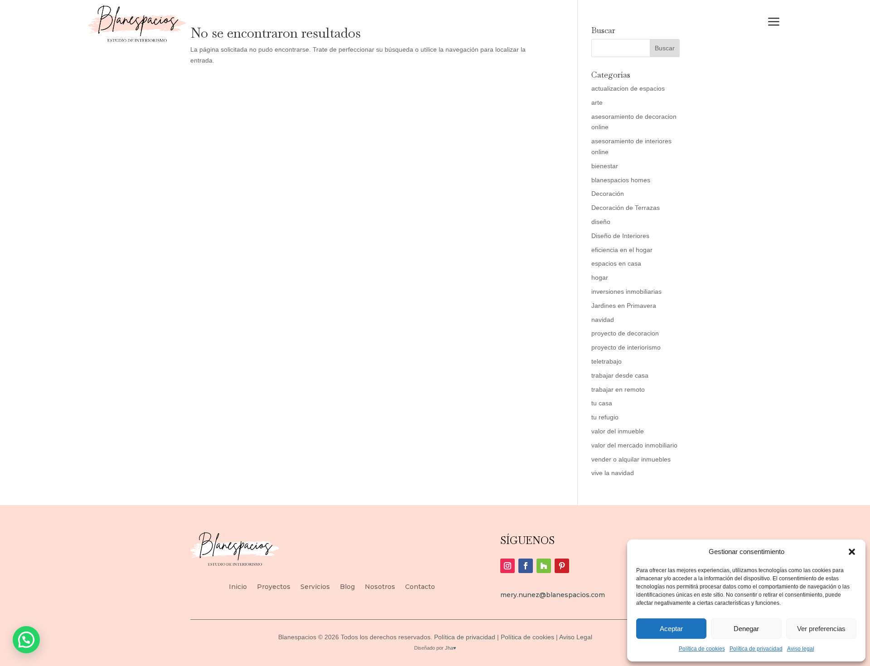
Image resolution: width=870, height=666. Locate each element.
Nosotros (380, 587)
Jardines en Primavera (623, 305)
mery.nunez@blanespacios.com (552, 595)
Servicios (315, 587)
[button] (851, 551)
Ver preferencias (821, 628)
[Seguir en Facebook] (525, 566)
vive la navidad (612, 472)
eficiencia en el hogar (621, 249)
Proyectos (273, 587)
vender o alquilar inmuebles (631, 459)
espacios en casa (616, 263)
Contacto (420, 587)
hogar (599, 277)
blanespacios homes (620, 180)
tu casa (601, 403)
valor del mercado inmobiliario (634, 445)
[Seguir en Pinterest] (562, 566)
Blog (347, 587)
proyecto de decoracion (625, 333)
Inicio (238, 587)
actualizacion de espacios (628, 88)
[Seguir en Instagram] (507, 566)
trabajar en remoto (618, 389)
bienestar (604, 166)
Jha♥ (450, 648)
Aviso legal (800, 649)
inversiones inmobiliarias (626, 291)
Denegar (746, 628)
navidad (602, 319)
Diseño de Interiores (620, 235)
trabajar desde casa (619, 375)
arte (597, 102)
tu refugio (605, 417)
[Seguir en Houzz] (543, 566)
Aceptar (671, 628)
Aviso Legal (575, 637)
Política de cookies (702, 649)
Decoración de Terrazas (625, 207)
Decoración (607, 193)
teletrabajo (606, 361)
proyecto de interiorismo (626, 347)
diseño (600, 221)
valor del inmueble (617, 431)
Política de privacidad (756, 649)
